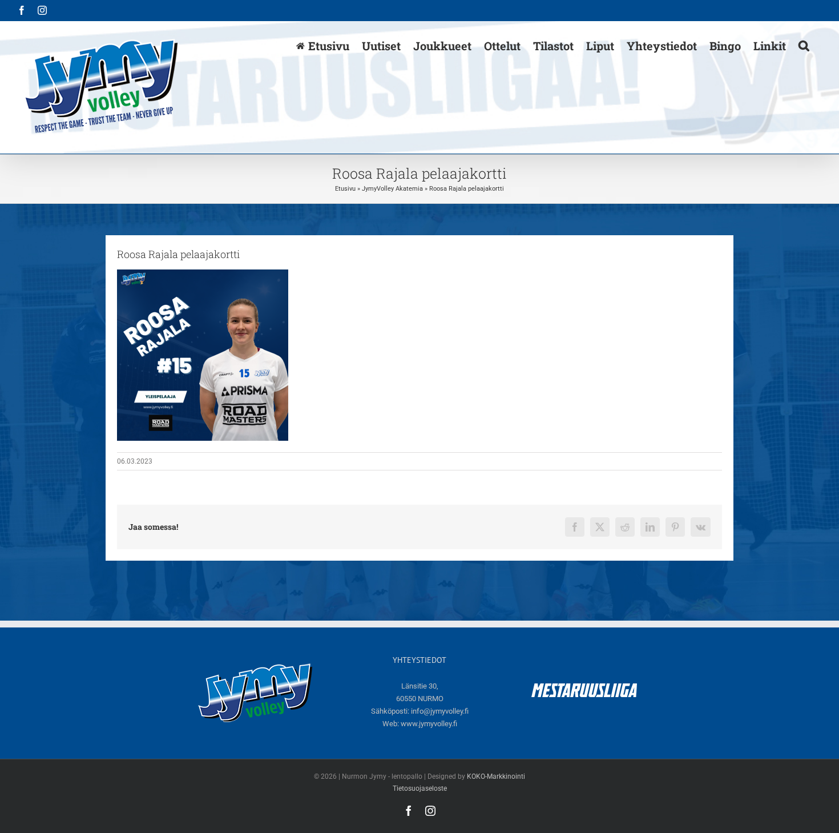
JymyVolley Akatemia (392, 188)
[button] (803, 45)
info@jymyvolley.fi (440, 711)
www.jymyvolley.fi (429, 723)
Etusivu (345, 188)
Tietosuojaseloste (420, 788)
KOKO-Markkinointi (496, 776)
